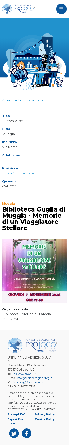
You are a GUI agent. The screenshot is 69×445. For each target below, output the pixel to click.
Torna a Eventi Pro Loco (23, 100)
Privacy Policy (45, 414)
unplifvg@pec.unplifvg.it (30, 382)
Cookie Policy (45, 419)
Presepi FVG (16, 414)
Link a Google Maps (18, 173)
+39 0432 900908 (24, 374)
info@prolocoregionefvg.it (34, 378)
